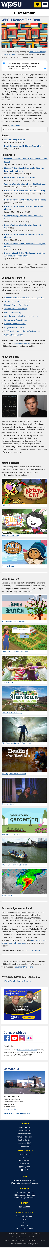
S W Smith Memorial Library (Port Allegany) (22, 331)
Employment (13, 1233)
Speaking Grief (8, 804)
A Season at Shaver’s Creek (13, 621)
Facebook (7, 1038)
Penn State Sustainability (15, 323)
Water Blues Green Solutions (14, 864)
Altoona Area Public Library (15, 308)
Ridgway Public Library (14, 327)
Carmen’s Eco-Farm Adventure (15, 651)
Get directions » (23, 1113)
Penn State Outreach (24, 1216)
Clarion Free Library (12, 312)
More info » (9, 1113)
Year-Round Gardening (12, 834)
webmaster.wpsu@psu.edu (27, 1183)
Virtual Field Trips (24, 1137)
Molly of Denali (8, 566)
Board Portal (33, 1237)
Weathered (7, 895)
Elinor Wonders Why (10, 535)
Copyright (42, 1240)
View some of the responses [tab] (17, 129)
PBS (24, 1222)
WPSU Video (24, 1130)
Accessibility (31, 1240)
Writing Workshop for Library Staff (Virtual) (25, 184)
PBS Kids (24, 1225)
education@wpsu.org (21, 343)
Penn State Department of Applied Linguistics (24, 297)
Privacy (6, 1240)
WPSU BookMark (33, 950)
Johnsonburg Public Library (15, 320)
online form (15, 125)
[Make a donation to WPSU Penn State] (37, 4)
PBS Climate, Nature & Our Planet (16, 743)
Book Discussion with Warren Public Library (24, 190)
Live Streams (26, 13)
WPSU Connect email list (27, 1050)
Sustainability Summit (14, 139)
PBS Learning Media (24, 1228)
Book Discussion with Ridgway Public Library (25, 199)
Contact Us (24, 1157)
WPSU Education (24, 1133)
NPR (24, 1219)
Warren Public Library (13, 334)
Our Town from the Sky (12, 712)
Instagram (22, 1038)
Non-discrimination (18, 1240)
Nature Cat (6, 505)
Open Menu (45, 4)
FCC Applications (34, 1233)
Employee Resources (19, 1237)
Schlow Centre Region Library (17, 301)
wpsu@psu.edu (10, 1109)
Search (23, 1233)
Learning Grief (8, 682)
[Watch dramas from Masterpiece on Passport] (22, 1021)
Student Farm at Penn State (16, 305)
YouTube (14, 1038)
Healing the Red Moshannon (14, 773)
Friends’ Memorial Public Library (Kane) (21, 316)
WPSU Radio (24, 1127)
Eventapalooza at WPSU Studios (19, 177)
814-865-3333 (24, 1207)
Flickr (29, 1038)
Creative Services (24, 1140)
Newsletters (24, 1154)
